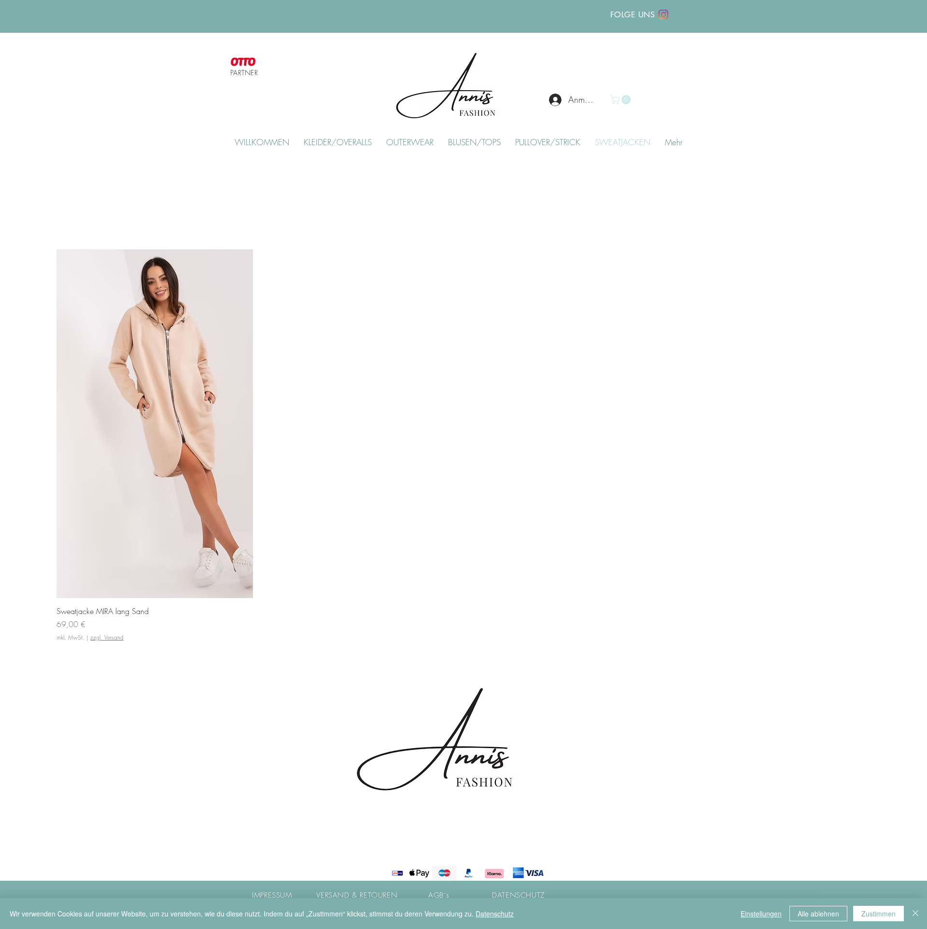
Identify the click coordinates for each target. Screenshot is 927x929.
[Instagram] (663, 14)
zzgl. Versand (107, 638)
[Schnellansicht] (154, 423)
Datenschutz (495, 913)
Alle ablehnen (818, 913)
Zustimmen (878, 913)
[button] (621, 99)
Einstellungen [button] (761, 913)
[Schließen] (915, 913)
